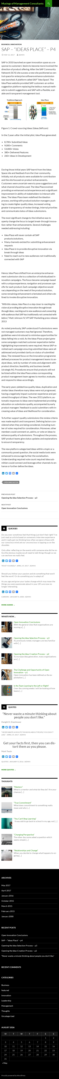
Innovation (16, 44)
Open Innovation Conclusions (14, 506)
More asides (8, 605)
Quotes (12, 707)
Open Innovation (11, 482)
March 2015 (6, 906)
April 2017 (6, 890)
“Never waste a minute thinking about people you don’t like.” (27, 956)
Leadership (6, 1000)
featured (5, 990)
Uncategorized (7, 1016)
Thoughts (5, 1011)
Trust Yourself (8, 566)
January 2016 (7, 895)
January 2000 (7, 916)
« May (4, 1063)
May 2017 (5, 885)
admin (21, 55)
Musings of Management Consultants (22, 3)
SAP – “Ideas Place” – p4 (12, 940)
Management (7, 1006)
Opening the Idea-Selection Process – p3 (19, 496)
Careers (5, 597)
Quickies (12, 528)
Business (5, 44)
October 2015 (7, 901)
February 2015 (8, 911)
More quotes (8, 770)
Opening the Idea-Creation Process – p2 (19, 951)
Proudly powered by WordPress (13, 1075)
